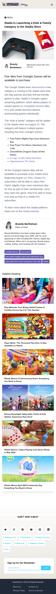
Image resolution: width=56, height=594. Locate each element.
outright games (12, 252)
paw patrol (25, 252)
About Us (17, 587)
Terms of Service (36, 590)
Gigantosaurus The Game (22, 161)
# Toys (6, 549)
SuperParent (17, 582)
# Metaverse (25, 537)
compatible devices (33, 106)
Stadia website (31, 211)
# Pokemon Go (9, 537)
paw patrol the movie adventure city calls (23, 261)
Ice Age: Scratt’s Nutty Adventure (25, 158)
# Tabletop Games (36, 543)
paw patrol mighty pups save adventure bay (24, 257)
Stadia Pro (40, 178)
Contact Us (33, 587)
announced (38, 87)
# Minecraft (19, 543)
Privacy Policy (19, 590)
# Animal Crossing (42, 537)
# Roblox (7, 543)
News (10, 17)
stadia (45, 261)
